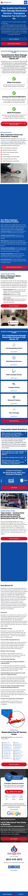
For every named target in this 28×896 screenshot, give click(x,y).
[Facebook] (9, 867)
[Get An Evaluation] (14, 894)
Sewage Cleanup (14, 387)
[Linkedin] (15, 867)
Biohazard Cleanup (14, 400)
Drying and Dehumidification (14, 97)
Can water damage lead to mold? (13, 457)
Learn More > (14, 352)
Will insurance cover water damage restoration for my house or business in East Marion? (13, 462)
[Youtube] (18, 867)
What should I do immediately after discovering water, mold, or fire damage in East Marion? (12, 434)
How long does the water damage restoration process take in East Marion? (13, 453)
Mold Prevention (14, 113)
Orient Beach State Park (10, 597)
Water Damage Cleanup (14, 374)
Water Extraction (14, 82)
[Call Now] (25, 894)
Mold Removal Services (14, 361)
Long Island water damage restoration (17, 23)
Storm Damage (14, 413)
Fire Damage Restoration (14, 348)
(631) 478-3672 (6, 532)
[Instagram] (12, 867)
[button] (25, 2)
